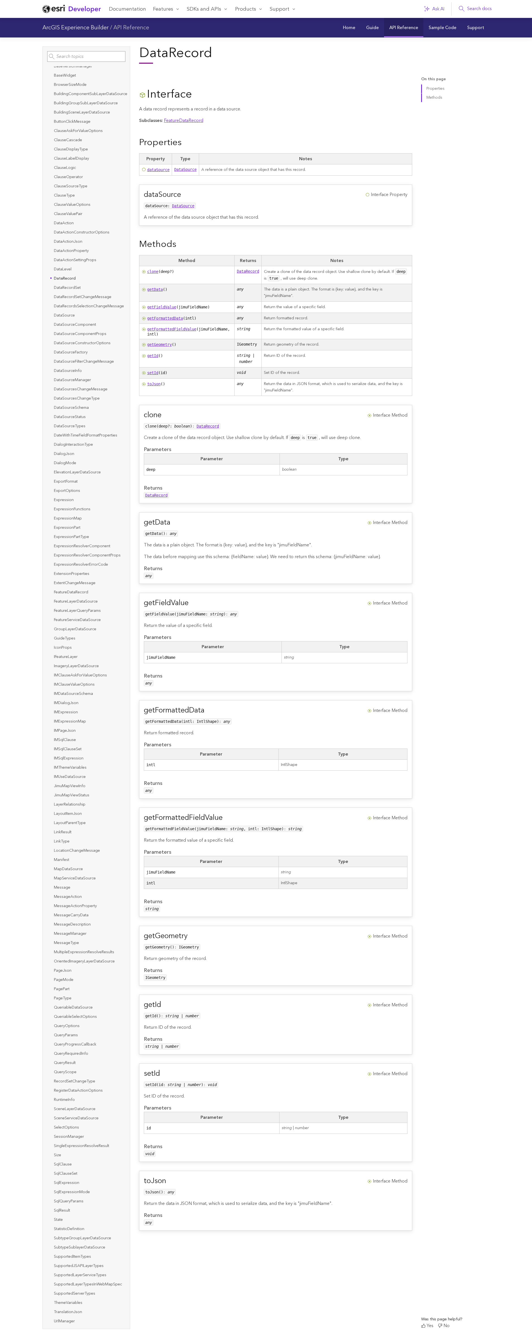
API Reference (131, 27)
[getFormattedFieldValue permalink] (227, 817)
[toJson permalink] (170, 1181)
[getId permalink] (165, 1004)
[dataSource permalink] (185, 194)
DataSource (185, 169)
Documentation (127, 9)
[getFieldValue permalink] (193, 603)
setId (152, 373)
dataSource (158, 169)
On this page (433, 79)
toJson (154, 384)
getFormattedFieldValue (171, 329)
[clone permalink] (165, 415)
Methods (434, 97)
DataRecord (248, 271)
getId (152, 355)
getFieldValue (161, 307)
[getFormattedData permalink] (208, 710)
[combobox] (86, 56)
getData (155, 289)
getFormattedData (165, 318)
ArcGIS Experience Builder (75, 27)
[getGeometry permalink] (192, 936)
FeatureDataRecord (183, 120)
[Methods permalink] (180, 244)
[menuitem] (349, 27)
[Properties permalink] (186, 142)
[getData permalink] (174, 522)
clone (152, 271)
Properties (435, 88)
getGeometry (159, 344)
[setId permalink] (164, 1073)
